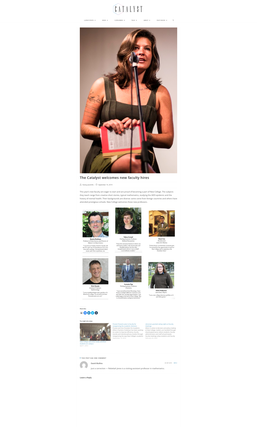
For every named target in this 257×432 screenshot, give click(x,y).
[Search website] (173, 20)
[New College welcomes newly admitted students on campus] (95, 332)
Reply (175, 363)
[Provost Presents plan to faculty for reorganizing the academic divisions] (129, 331)
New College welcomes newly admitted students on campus (93, 343)
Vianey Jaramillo (88, 185)
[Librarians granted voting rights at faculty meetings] (161, 331)
